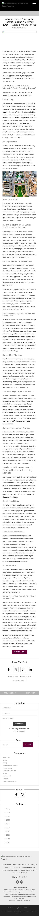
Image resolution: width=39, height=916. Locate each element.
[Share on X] (16, 669)
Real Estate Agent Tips (9, 770)
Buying (5, 763)
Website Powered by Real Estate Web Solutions (19, 908)
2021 (8, 827)
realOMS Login (19, 913)
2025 (8, 813)
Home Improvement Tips (9, 781)
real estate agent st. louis (10, 765)
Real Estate (6, 757)
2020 (8, 831)
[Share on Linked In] (30, 669)
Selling (5, 760)
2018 (8, 839)
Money (5, 773)
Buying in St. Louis (26, 676)
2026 (8, 809)
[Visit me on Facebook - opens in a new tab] (16, 794)
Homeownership (7, 768)
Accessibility (20, 900)
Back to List (19, 652)
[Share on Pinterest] (23, 669)
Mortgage (5, 778)
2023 (8, 820)
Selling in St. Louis (19, 680)
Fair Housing (27, 900)
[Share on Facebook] (8, 669)
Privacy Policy (12, 900)
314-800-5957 (22, 877)
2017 (8, 842)
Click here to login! (19, 731)
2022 (8, 824)
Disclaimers (34, 911)
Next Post (30, 693)
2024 (8, 816)
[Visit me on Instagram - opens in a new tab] (22, 794)
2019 (8, 835)
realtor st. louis (13, 676)
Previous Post (10, 693)
